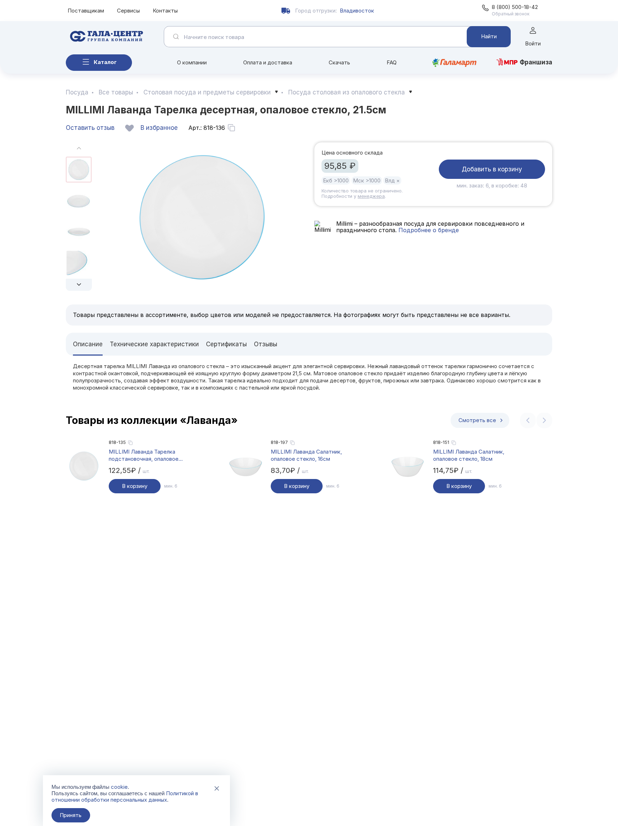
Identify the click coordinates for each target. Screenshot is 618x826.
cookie (119, 786)
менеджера (371, 196)
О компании (192, 62)
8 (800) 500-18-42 (515, 7)
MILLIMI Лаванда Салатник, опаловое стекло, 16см (306, 455)
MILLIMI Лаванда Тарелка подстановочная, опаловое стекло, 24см (143, 455)
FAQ (392, 62)
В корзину (134, 486)
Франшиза (536, 62)
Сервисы (128, 10)
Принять (71, 815)
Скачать (339, 62)
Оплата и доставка (267, 62)
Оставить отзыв (90, 127)
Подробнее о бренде (428, 230)
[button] (79, 285)
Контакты (165, 10)
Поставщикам (86, 10)
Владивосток (357, 10)
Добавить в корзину (492, 169)
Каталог (105, 62)
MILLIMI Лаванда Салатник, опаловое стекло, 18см (468, 455)
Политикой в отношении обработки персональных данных (125, 796)
